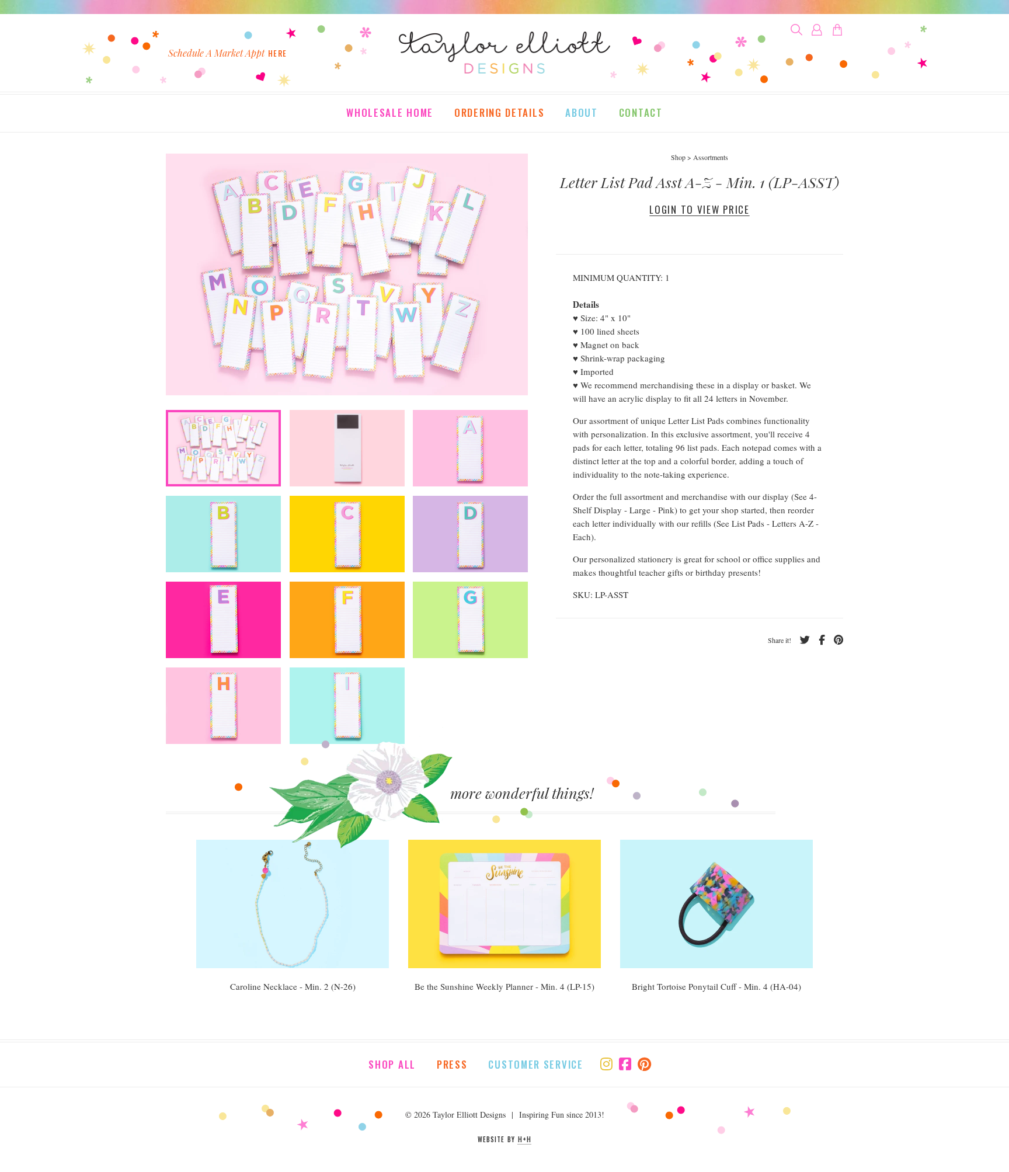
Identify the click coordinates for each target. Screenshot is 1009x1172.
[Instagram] (606, 1064)
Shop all (392, 1064)
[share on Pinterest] (834, 640)
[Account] (817, 30)
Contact (641, 113)
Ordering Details (499, 113)
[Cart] (837, 30)
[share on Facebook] (817, 640)
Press (452, 1064)
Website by (504, 1139)
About (581, 113)
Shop (678, 157)
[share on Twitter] (800, 640)
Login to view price (699, 209)
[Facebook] (625, 1064)
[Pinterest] (644, 1064)
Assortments (710, 157)
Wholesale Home (389, 113)
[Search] (796, 30)
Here (277, 53)
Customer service (535, 1064)
